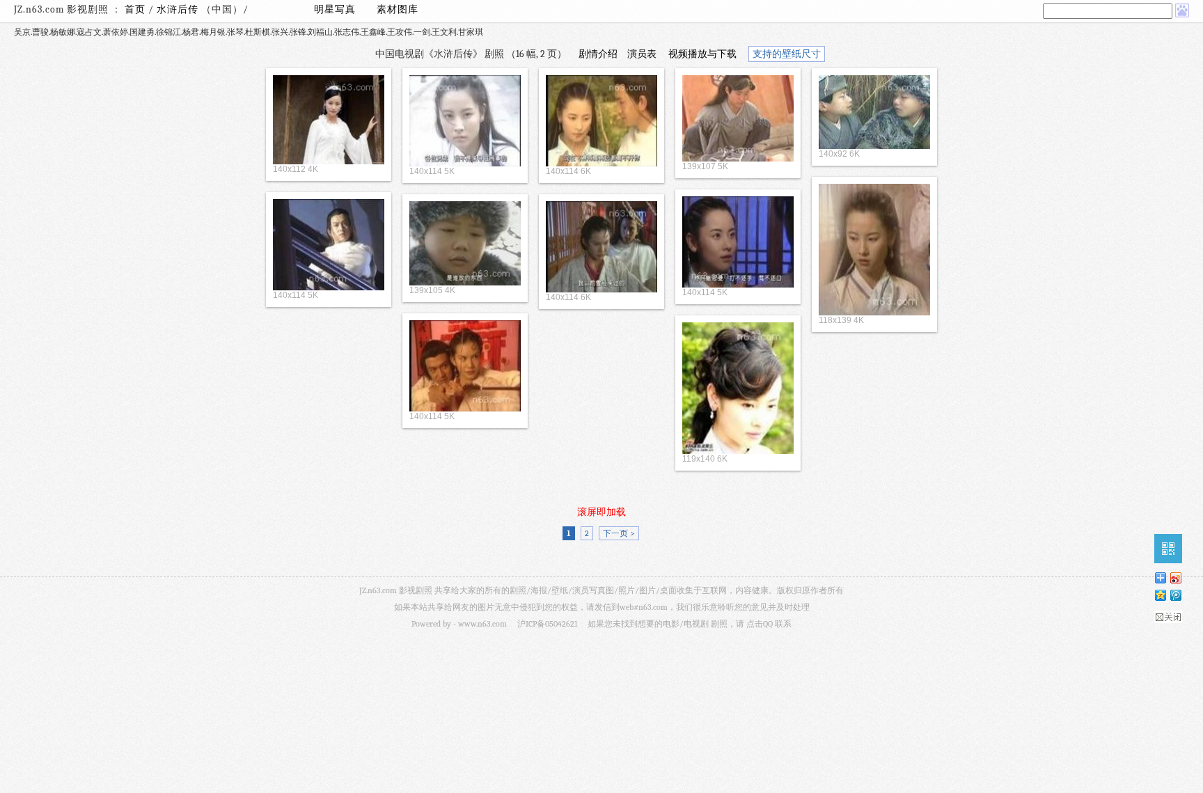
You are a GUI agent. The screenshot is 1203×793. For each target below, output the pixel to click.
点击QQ (759, 624)
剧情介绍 (598, 54)
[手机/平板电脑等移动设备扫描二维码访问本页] (1168, 548)
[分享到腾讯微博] (1175, 595)
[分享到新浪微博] (1175, 577)
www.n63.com (482, 624)
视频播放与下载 (702, 54)
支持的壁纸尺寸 (787, 54)
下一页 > (619, 533)
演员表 (641, 54)
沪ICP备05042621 (547, 624)
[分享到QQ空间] (1159, 595)
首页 (135, 9)
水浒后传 (179, 9)
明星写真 (335, 9)
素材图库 (397, 9)
